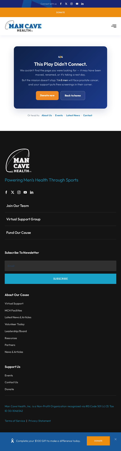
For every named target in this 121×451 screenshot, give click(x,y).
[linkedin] (82, 4)
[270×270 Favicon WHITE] (18, 148)
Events (59, 115)
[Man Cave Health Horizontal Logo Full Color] (24, 21)
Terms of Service (15, 420)
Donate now (47, 95)
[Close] (115, 439)
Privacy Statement (40, 420)
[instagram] (71, 4)
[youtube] (77, 4)
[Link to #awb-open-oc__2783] (113, 26)
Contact (87, 115)
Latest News (73, 115)
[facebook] (61, 4)
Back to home (73, 95)
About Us (47, 115)
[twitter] (66, 4)
